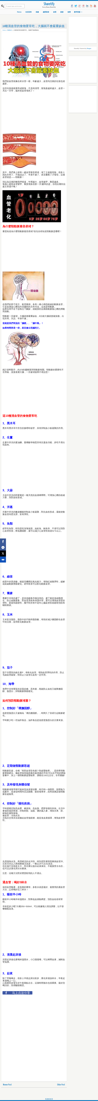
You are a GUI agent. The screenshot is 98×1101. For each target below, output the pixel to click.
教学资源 (77, 12)
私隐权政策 (49, 1099)
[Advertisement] (46, 38)
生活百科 (28, 12)
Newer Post (7, 1085)
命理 (54, 12)
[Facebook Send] (3, 547)
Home (19, 12)
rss (91, 6)
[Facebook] (3, 541)
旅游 (61, 12)
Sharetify (49, 4)
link (87, 6)
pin (83, 6)
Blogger (89, 48)
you (95, 6)
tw (76, 6)
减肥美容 (46, 12)
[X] (3, 553)
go (80, 6)
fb (72, 6)
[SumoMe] (3, 560)
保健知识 (9, 30)
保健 (37, 12)
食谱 (69, 12)
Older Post (61, 1085)
